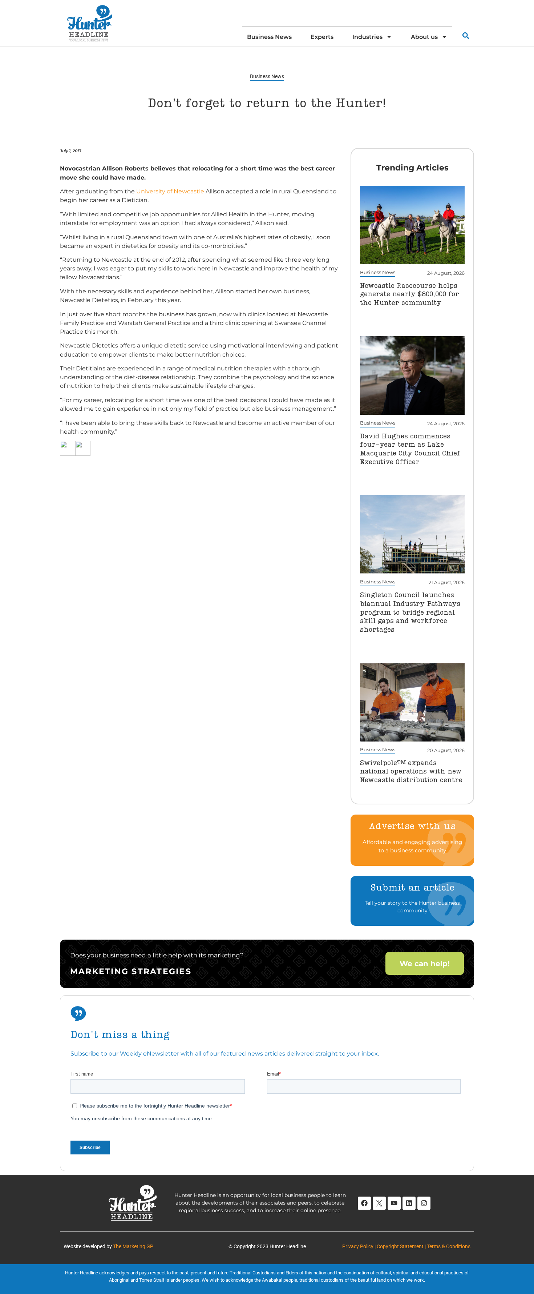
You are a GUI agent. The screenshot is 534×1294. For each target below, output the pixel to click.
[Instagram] (423, 1203)
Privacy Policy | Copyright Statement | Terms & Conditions (406, 1246)
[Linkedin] (409, 1203)
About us (424, 36)
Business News (269, 36)
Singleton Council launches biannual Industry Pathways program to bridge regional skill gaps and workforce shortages (410, 612)
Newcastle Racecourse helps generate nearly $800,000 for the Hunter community (409, 294)
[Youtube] (394, 1203)
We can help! (425, 963)
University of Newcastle (170, 191)
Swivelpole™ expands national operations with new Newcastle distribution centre (411, 772)
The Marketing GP (133, 1246)
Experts (322, 36)
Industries (367, 36)
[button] (466, 35)
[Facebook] (364, 1203)
